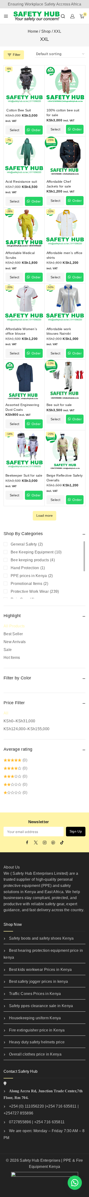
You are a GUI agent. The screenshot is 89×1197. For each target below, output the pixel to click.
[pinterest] (53, 842)
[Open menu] (6, 16)
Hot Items (12, 658)
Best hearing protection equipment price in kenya (43, 953)
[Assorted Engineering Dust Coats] (24, 380)
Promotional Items (29, 584)
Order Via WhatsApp (34, 131)
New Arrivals (15, 642)
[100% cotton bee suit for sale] (65, 85)
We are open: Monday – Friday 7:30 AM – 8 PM (44, 1134)
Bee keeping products (33, 560)
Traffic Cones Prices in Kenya (35, 994)
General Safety (27, 544)
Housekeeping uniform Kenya (35, 1018)
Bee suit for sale (59, 405)
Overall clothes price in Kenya (35, 1054)
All (6, 713)
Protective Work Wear (35, 591)
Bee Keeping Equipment (36, 552)
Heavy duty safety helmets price (37, 1042)
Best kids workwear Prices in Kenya (40, 970)
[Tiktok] (62, 842)
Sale (8, 650)
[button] (75, 1183)
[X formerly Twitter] (36, 842)
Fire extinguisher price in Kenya (37, 1030)
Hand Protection (28, 568)
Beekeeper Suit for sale (23, 475)
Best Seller (13, 634)
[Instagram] (44, 842)
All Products (14, 626)
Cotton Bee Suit (18, 110)
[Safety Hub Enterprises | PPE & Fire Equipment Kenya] (37, 16)
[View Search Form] (63, 16)
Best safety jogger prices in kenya (38, 981)
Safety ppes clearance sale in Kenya (41, 1006)
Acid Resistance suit (21, 181)
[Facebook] (27, 842)
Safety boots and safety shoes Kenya (41, 938)
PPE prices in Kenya (32, 576)
